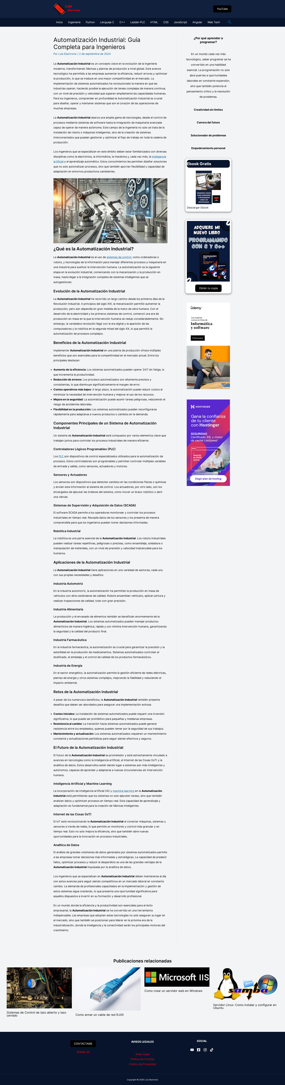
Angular (197, 22)
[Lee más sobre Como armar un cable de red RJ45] (108, 988)
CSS (165, 22)
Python (90, 22)
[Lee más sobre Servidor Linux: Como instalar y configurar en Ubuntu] (245, 983)
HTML (154, 22)
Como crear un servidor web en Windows (173, 991)
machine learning (123, 790)
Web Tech (214, 22)
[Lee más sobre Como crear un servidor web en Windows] (177, 976)
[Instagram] (205, 1050)
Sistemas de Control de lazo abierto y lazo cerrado (36, 1014)
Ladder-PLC (137, 22)
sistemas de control (119, 257)
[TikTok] (211, 1050)
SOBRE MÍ (83, 1052)
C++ (122, 22)
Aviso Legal (143, 1054)
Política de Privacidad (142, 1064)
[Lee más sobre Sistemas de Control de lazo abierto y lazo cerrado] (39, 987)
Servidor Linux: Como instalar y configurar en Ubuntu (245, 1006)
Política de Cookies (142, 1059)
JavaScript (180, 22)
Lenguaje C (107, 22)
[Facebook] (198, 1050)
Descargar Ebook (198, 207)
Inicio (59, 22)
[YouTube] (192, 1050)
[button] (222, 9)
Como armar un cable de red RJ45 (100, 1015)
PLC (61, 456)
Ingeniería (74, 22)
